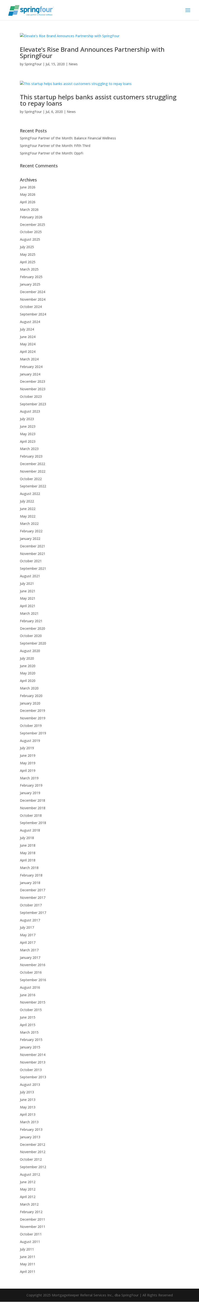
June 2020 (27, 666)
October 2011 (31, 1234)
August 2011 (30, 1241)
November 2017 (32, 897)
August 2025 (30, 239)
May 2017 (27, 935)
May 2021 (27, 598)
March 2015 (29, 1032)
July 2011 (27, 1249)
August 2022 (30, 493)
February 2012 (31, 1211)
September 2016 (33, 980)
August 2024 (30, 321)
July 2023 (27, 419)
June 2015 (27, 1017)
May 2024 (27, 344)
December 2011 (32, 1219)
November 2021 (32, 553)
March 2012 (29, 1204)
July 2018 (27, 837)
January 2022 (30, 538)
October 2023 (31, 396)
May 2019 (27, 763)
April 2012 (27, 1196)
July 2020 (27, 658)
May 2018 (27, 853)
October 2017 (31, 905)
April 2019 (27, 770)
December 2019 (32, 710)
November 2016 (32, 964)
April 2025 (27, 262)
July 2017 (27, 927)
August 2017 (30, 920)
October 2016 (31, 972)
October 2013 (31, 1069)
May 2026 (27, 194)
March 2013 (29, 1122)
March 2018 (29, 867)
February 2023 (31, 456)
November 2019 (32, 718)
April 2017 (27, 942)
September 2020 (33, 643)
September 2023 (33, 404)
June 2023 (27, 426)
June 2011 (27, 1256)
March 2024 (29, 359)
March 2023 (29, 448)
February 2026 (31, 217)
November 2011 (32, 1226)
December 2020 (32, 628)
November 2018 (32, 808)
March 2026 (29, 209)
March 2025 (29, 269)
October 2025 (31, 232)
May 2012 (27, 1189)
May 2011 (27, 1264)
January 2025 (30, 284)
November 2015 (32, 1002)
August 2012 (30, 1174)
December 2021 (32, 546)
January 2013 (30, 1137)
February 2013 (31, 1129)
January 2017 (30, 957)
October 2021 (31, 561)
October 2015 (31, 1009)
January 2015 (30, 1047)
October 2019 (31, 725)
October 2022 (31, 479)
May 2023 (27, 434)
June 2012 (27, 1182)
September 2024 (33, 314)
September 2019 (33, 733)
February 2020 (31, 695)
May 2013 (27, 1107)
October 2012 (31, 1159)
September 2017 (33, 912)
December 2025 (32, 224)
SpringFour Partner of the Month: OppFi (51, 153)
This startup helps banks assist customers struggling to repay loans (98, 100)
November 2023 (32, 389)
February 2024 (31, 366)
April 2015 (27, 1024)
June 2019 (27, 755)
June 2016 (27, 995)
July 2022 (27, 501)
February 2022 (31, 531)
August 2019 (30, 740)
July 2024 (27, 329)
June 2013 (27, 1099)
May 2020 (27, 673)
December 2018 (32, 800)
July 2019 (27, 748)
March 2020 (29, 688)
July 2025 (27, 247)
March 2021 (29, 613)
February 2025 (31, 276)
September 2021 (33, 568)
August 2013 (30, 1084)
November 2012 (32, 1151)
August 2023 (30, 411)
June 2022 (27, 508)
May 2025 (27, 254)
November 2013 (32, 1062)
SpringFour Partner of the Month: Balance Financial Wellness (68, 138)
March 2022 (29, 523)
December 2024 (32, 291)
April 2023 (27, 441)
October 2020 (31, 635)
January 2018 (30, 882)
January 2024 (30, 374)
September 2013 (33, 1077)
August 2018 (30, 830)
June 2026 (27, 187)
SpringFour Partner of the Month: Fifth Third (55, 145)
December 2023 (32, 381)
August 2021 (30, 576)
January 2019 (30, 793)
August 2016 (30, 987)
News (73, 64)
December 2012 (32, 1144)
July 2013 (27, 1092)
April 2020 (27, 680)
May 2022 (27, 516)
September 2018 (33, 822)
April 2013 (27, 1114)
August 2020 (30, 650)
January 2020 (30, 703)
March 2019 (29, 778)
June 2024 (27, 336)
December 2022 (32, 463)
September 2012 (33, 1167)
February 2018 (31, 875)
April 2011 (27, 1271)
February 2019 (31, 785)
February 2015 (31, 1039)
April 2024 (27, 351)
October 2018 (31, 815)
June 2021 (27, 591)
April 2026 (27, 202)
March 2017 (29, 950)
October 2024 (31, 306)
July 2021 (27, 583)
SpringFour (33, 64)
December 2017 (32, 890)
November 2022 (32, 471)
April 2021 (27, 606)
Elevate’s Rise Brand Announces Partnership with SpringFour (92, 52)
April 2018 (27, 860)
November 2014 (32, 1054)
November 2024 (32, 299)
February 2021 (31, 621)
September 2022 (33, 486)
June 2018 (27, 845)
